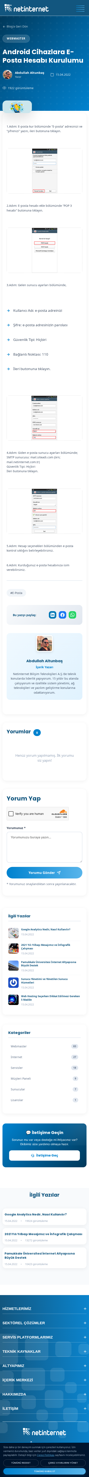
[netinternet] (27, 7)
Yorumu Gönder (42, 872)
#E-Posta (16, 593)
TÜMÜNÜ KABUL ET (44, 1471)
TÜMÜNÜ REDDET (21, 1462)
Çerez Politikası (45, 1455)
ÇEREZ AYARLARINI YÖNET (63, 1462)
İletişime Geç (47, 1155)
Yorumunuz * (16, 828)
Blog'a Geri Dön (17, 26)
